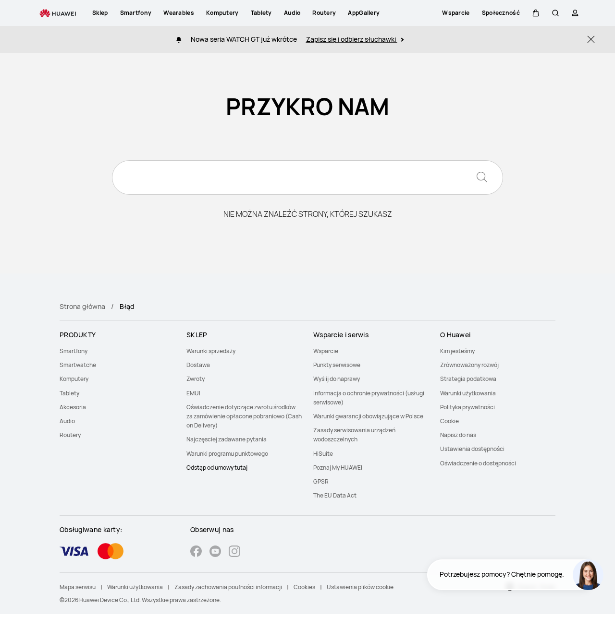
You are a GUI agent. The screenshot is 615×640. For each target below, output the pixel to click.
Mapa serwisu (78, 587)
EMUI (193, 393)
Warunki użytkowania (468, 393)
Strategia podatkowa (468, 379)
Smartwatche (78, 365)
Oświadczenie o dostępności (478, 463)
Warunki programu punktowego (227, 454)
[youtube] (215, 552)
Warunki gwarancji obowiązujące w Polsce (368, 416)
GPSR (321, 481)
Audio (67, 421)
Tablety (69, 393)
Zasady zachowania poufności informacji (228, 587)
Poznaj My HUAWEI (337, 467)
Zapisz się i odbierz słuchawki (351, 39)
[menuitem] (117, 351)
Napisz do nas (458, 435)
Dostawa (198, 365)
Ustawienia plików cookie (360, 587)
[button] (536, 13)
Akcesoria (73, 407)
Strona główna (82, 306)
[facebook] (196, 552)
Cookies (304, 587)
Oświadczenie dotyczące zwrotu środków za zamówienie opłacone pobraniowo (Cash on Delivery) (244, 416)
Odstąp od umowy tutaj (216, 467)
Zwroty (195, 379)
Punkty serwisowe (336, 365)
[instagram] (234, 552)
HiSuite (323, 454)
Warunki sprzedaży (210, 351)
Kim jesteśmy (457, 351)
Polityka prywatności (467, 407)
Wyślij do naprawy (336, 379)
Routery (70, 435)
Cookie (449, 421)
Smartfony (73, 351)
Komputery (74, 379)
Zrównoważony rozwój (469, 365)
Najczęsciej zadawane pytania (226, 439)
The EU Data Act (335, 495)
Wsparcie (325, 351)
